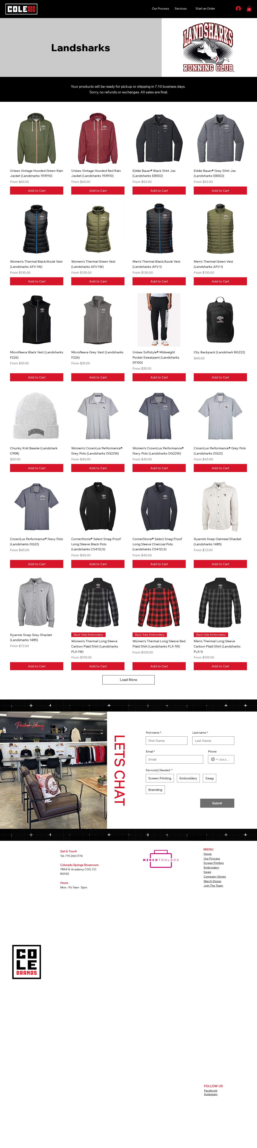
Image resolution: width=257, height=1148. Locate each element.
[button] (249, 8)
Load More (128, 680)
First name (153, 732)
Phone (212, 751)
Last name (200, 732)
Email (150, 751)
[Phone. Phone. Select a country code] (215, 759)
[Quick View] (36, 138)
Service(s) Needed (159, 770)
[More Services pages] (189, 9)
